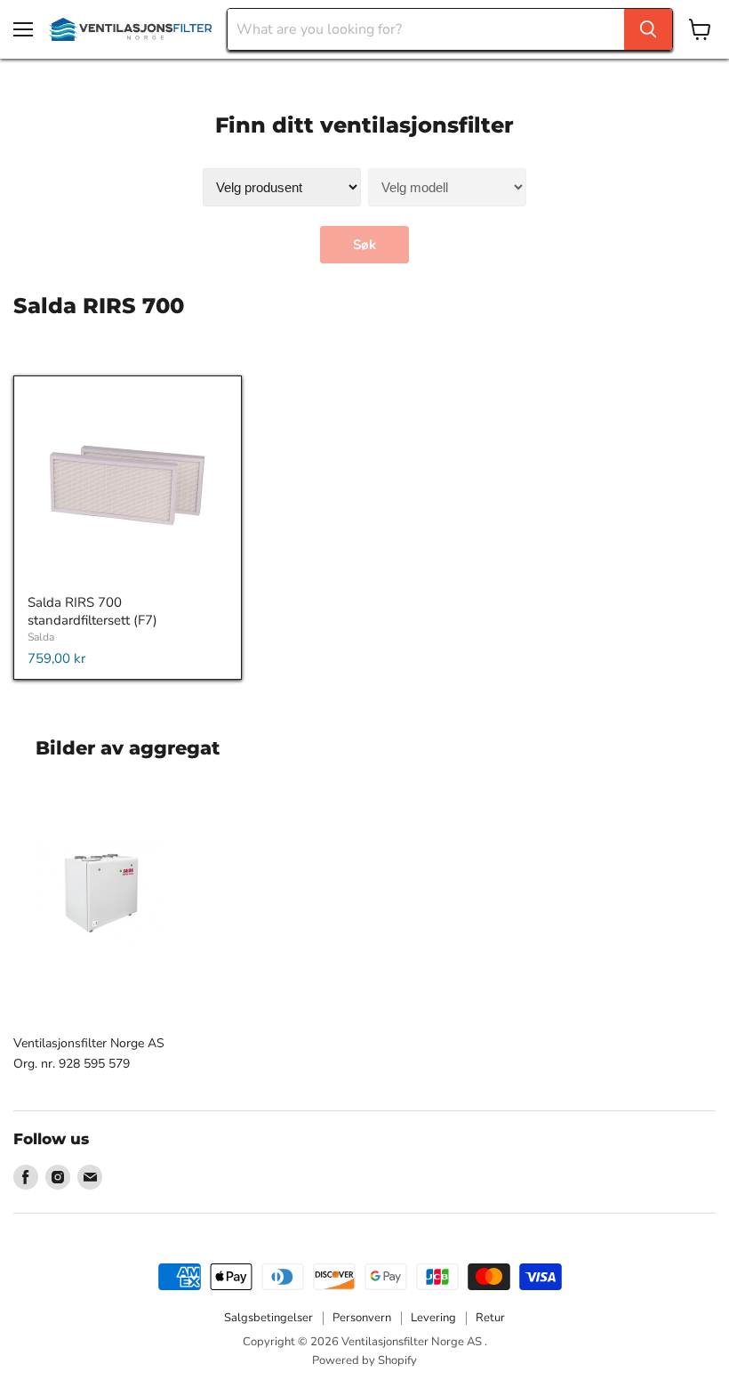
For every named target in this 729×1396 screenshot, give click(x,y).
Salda (41, 637)
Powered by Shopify (364, 1360)
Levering (433, 1318)
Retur (490, 1318)
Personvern (361, 1318)
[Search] (648, 29)
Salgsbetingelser (268, 1318)
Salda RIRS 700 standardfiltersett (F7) (92, 611)
